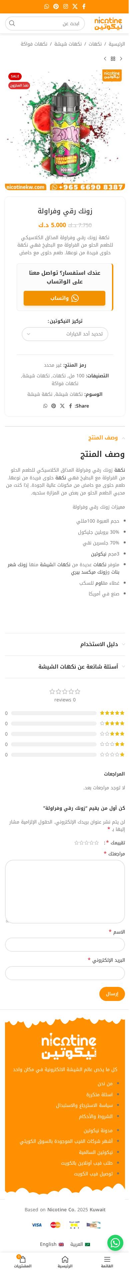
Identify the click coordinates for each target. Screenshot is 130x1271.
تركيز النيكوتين (66, 321)
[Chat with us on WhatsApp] (115, 1243)
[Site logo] (108, 23)
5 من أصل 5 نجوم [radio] (76, 842)
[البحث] (12, 23)
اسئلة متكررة (99, 1094)
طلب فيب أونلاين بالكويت (87, 1163)
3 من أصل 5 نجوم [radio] (86, 842)
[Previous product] (121, 59)
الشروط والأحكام (96, 1116)
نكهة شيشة (39, 394)
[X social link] (75, 6)
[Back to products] (113, 59)
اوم (98, 583)
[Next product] (105, 59)
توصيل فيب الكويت (93, 1173)
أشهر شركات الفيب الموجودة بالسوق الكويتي (66, 1141)
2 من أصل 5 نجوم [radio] (91, 842)
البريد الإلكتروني (106, 960)
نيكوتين (98, 554)
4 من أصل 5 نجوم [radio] (81, 842)
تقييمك (115, 842)
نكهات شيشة (68, 44)
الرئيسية (117, 44)
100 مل (76, 375)
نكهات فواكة (34, 44)
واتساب (59, 298)
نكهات (95, 44)
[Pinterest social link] (56, 6)
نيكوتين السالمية (96, 1152)
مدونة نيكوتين (98, 1130)
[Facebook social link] (84, 6)
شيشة (46, 564)
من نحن (105, 1083)
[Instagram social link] (65, 6)
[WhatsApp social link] (46, 6)
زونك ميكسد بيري (89, 572)
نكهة (119, 470)
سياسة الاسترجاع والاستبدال (84, 1105)
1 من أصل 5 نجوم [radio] (96, 842)
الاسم (117, 932)
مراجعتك (114, 854)
